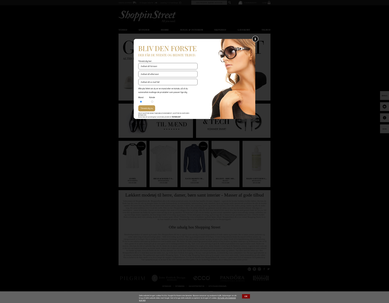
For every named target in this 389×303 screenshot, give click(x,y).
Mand (140, 97)
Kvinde (152, 97)
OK (246, 296)
